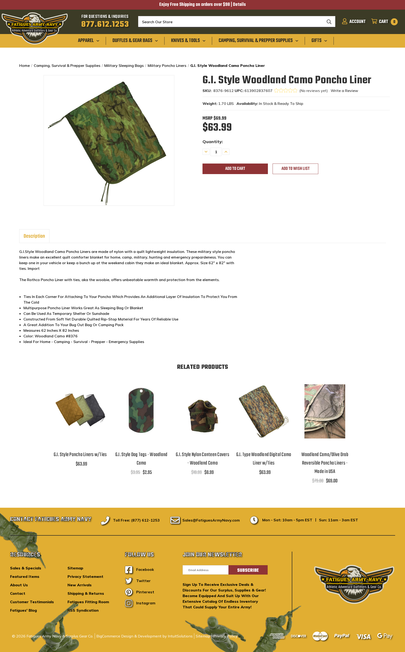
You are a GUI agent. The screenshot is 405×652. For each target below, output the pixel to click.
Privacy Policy (225, 636)
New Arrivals (80, 585)
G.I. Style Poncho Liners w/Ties (80, 455)
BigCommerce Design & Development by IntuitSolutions (144, 636)
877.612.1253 (105, 24)
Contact (17, 593)
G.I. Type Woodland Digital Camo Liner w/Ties (263, 459)
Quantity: (212, 141)
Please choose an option (80, 417)
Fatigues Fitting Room (88, 601)
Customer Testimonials (32, 601)
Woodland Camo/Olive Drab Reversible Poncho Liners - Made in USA (325, 463)
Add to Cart (141, 417)
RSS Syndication (83, 610)
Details (239, 4)
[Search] (329, 21)
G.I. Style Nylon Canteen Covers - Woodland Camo (202, 459)
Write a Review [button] (344, 90)
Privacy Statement (85, 576)
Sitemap (75, 568)
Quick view (80, 405)
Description (34, 236)
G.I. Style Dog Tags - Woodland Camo (141, 459)
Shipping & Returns (86, 593)
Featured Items (24, 576)
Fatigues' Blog (23, 610)
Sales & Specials (25, 568)
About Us (19, 585)
